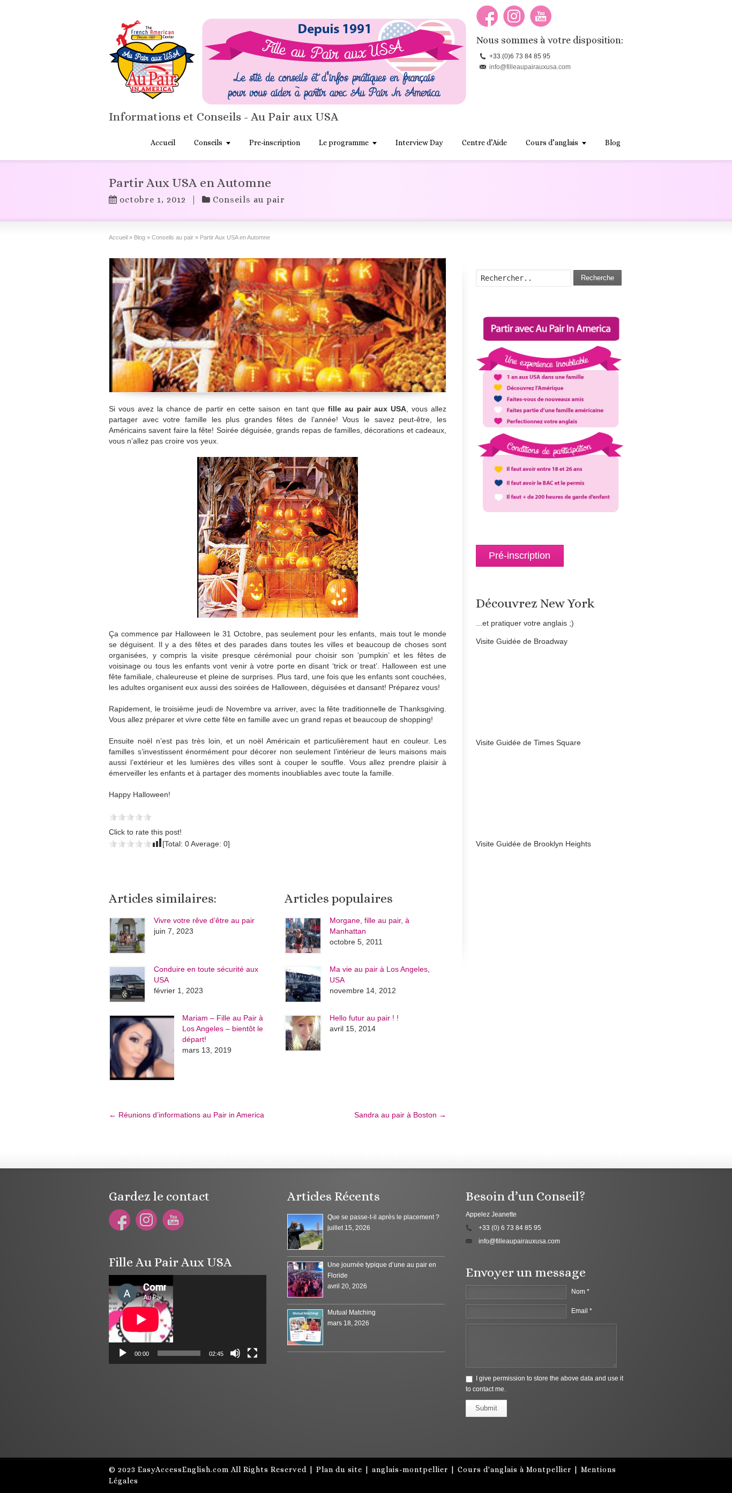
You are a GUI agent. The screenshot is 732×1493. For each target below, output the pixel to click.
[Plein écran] (252, 1353)
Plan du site (339, 1469)
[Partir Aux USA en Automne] (277, 325)
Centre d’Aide (484, 142)
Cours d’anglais (552, 142)
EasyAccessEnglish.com (183, 1469)
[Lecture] (122, 1353)
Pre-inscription (274, 142)
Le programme (344, 142)
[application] (187, 1319)
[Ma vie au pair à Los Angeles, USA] (303, 984)
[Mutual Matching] (305, 1327)
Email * (581, 1311)
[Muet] (235, 1353)
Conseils (208, 142)
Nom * (580, 1291)
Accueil (163, 142)
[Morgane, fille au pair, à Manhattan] (303, 935)
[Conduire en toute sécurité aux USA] (127, 984)
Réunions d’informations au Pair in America (186, 1115)
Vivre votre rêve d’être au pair (204, 920)
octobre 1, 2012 (152, 199)
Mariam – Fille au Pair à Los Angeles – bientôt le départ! (222, 1029)
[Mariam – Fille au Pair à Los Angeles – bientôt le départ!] (141, 1048)
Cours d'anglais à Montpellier (514, 1469)
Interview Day (419, 142)
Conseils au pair (249, 199)
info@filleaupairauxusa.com (530, 67)
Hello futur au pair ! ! (364, 1018)
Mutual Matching (351, 1312)
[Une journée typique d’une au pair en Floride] (305, 1279)
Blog (613, 142)
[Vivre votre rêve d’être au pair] (127, 935)
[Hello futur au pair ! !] (303, 1033)
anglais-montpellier (410, 1469)
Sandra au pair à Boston (400, 1115)
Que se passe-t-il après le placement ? (383, 1217)
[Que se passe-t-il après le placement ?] (305, 1232)
